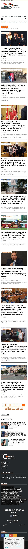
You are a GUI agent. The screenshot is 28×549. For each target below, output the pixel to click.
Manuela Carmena (6, 497)
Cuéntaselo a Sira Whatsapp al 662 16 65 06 (11, 70)
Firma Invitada (5, 33)
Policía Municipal (5, 501)
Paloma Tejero (15, 497)
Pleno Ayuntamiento (15, 499)
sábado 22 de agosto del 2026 (7, 0)
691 (15, 405)
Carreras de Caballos (7, 216)
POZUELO (13, 501)
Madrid (18, 495)
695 (10, 408)
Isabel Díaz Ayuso (13, 493)
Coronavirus (4, 493)
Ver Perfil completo (5, 465)
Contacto (3, 466)
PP (18, 501)
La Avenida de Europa (6, 252)
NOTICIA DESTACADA (6, 107)
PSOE (22, 501)
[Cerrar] (23, 538)
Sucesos (4, 504)
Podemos (24, 499)
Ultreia (3, 366)
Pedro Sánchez (5, 499)
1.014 (17, 408)
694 (6, 408)
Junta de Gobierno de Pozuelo (8, 495)
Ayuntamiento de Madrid (7, 487)
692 (19, 405)
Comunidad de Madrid (16, 491)
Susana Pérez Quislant (13, 504)
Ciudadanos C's (5, 491)
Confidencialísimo (6, 329)
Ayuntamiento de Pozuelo (7, 489)
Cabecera (17, 489)
